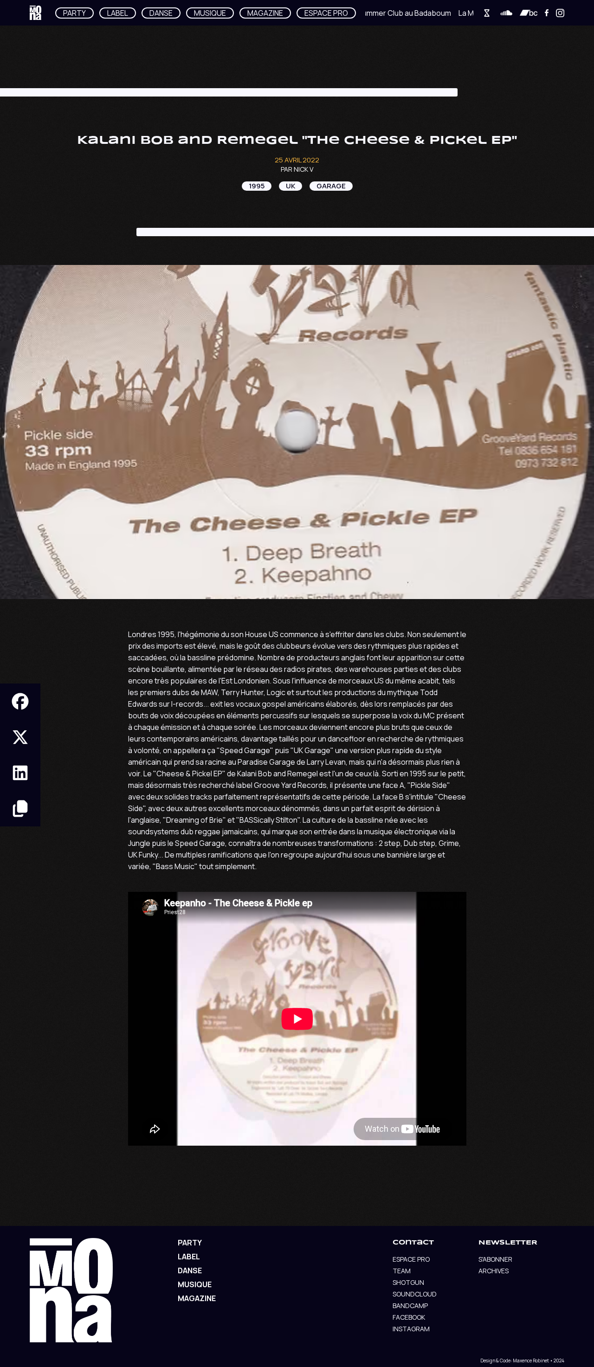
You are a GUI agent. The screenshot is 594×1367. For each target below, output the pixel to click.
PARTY (74, 13)
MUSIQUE (210, 13)
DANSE (161, 13)
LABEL (117, 13)
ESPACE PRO (326, 13)
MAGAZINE (265, 13)
